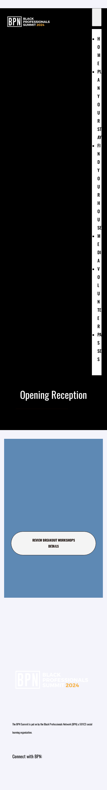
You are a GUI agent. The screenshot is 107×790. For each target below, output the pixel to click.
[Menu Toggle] (97, 17)
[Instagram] (19, 773)
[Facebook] (52, 773)
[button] (53, 543)
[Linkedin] (36, 773)
